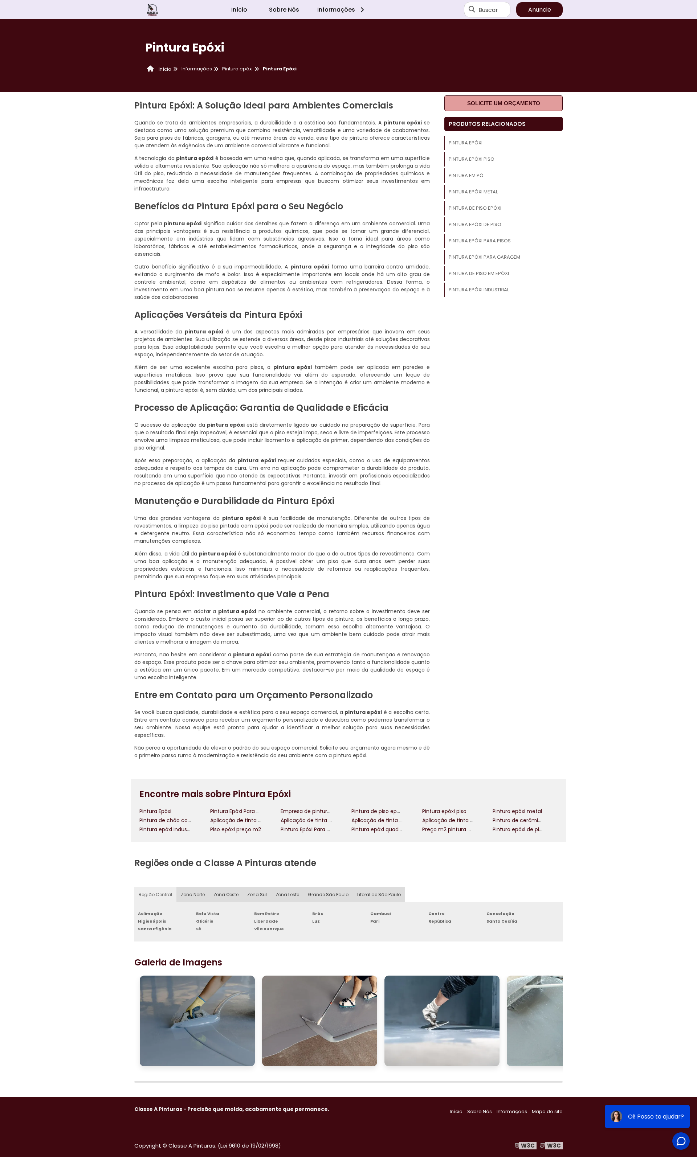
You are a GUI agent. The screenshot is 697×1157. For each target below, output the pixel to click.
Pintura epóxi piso (471, 159)
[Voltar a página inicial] (152, 10)
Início (239, 9)
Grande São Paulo (328, 894)
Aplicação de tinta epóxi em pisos (394, 820)
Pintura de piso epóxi (475, 208)
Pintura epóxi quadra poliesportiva (394, 829)
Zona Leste (287, 894)
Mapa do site (547, 1111)
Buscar (488, 9)
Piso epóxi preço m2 (235, 829)
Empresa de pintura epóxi (313, 811)
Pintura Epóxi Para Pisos (480, 240)
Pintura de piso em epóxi (479, 273)
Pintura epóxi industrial (479, 289)
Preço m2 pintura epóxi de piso (461, 829)
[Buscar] (472, 9)
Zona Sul (257, 894)
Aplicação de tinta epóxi (241, 820)
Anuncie (539, 9)
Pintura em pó (466, 175)
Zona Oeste (226, 894)
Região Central (155, 894)
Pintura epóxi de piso (475, 224)
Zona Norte (193, 894)
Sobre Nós (284, 9)
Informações (336, 9)
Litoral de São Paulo (379, 894)
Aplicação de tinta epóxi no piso (462, 820)
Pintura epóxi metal (473, 191)
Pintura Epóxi (465, 142)
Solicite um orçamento (503, 103)
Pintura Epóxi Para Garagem (484, 257)
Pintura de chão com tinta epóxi (180, 820)
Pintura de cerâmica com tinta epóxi (539, 820)
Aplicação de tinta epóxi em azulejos (327, 820)
